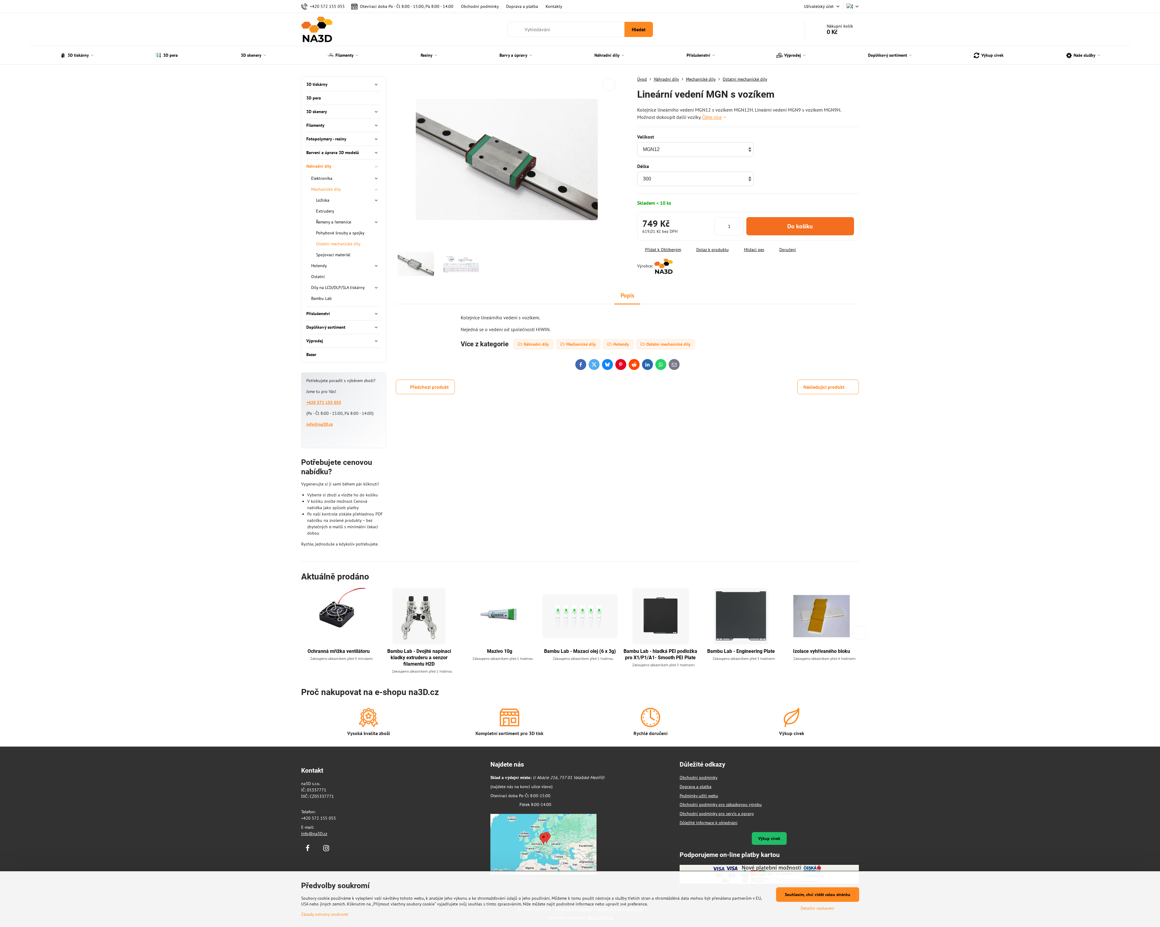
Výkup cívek (769, 838)
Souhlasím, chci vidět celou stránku (817, 894)
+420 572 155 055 (323, 402)
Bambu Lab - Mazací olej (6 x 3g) (580, 651)
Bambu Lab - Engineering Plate (741, 651)
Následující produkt (824, 387)
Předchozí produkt (429, 387)
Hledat (639, 29)
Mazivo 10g (499, 651)
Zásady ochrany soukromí (324, 914)
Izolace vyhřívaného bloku (821, 651)
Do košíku (800, 226)
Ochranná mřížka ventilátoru (339, 651)
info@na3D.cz (319, 424)
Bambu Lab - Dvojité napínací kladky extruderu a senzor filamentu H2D (419, 657)
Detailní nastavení (817, 908)
